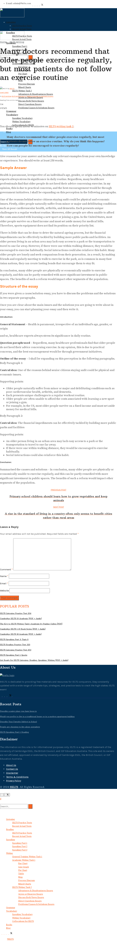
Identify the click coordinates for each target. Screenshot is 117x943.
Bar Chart (22, 863)
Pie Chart (22, 870)
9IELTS (12, 88)
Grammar (11, 111)
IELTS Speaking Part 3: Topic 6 (14, 639)
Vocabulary (12, 114)
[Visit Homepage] (12, 16)
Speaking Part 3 (19, 850)
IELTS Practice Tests (22, 25)
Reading (10, 829)
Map (20, 877)
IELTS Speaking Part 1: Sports (13, 655)
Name (4, 576)
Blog (8, 132)
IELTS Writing (17, 41)
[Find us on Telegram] (38, 5)
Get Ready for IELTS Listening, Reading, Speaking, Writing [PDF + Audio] (34, 660)
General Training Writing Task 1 (27, 856)
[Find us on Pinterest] (34, 5)
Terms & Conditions (17, 776)
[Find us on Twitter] (41, 5)
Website (4, 590)
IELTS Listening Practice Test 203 (15, 650)
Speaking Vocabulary (22, 118)
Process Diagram (26, 84)
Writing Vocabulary (21, 121)
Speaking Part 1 (19, 46)
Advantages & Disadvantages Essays (35, 94)
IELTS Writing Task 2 (22, 90)
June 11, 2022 (4, 92)
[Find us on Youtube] (36, 5)
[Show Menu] (1, 26)
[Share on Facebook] (1, 112)
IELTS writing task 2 (61, 126)
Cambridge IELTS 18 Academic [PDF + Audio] (21, 634)
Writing (9, 853)
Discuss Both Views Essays (31, 101)
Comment (6, 569)
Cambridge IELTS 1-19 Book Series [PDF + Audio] (23, 629)
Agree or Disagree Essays (30, 894)
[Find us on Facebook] (32, 5)
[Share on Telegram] (4, 112)
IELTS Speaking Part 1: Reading (14, 732)
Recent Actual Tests (22, 29)
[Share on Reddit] (3, 115)
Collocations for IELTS (23, 921)
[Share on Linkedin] (1, 115)
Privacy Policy (13, 780)
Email (4, 583)
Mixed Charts (24, 87)
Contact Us (12, 769)
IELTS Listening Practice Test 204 (15, 613)
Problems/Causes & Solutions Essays (36, 107)
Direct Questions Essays (30, 104)
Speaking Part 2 (19, 846)
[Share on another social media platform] (1, 119)
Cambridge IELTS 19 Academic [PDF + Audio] (21, 618)
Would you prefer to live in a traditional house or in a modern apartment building (37, 716)
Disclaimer (12, 772)
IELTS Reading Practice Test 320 (15, 644)
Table (21, 873)
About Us (11, 765)
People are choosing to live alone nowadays (20, 727)
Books (9, 924)
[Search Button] (1, 802)
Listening (11, 22)
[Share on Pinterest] (3, 112)
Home (3, 41)
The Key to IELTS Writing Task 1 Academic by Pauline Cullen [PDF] (31, 624)
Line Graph (23, 867)
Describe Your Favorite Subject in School (18, 721)
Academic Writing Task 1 (23, 860)
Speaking (10, 839)
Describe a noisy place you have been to (18, 711)
